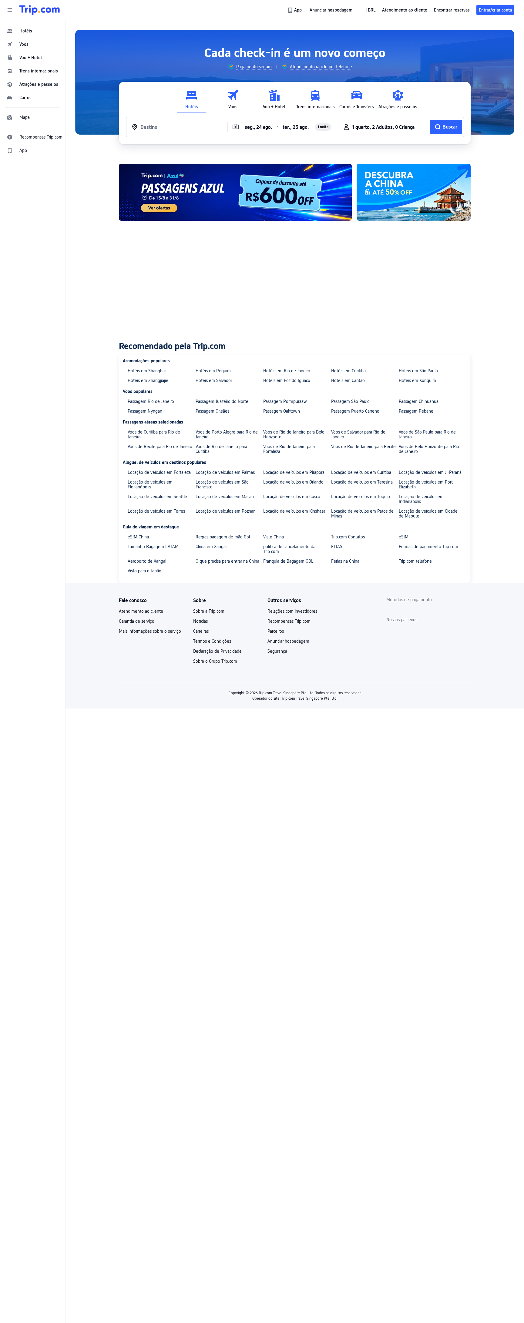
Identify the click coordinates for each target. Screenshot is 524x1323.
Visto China (273, 536)
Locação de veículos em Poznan (226, 511)
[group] (250, 67)
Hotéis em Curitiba (348, 370)
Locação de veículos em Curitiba (361, 472)
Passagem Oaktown (281, 411)
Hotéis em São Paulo (418, 370)
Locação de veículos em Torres (156, 511)
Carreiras (201, 631)
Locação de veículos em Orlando (293, 482)
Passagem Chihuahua (418, 401)
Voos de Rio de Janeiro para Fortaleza (289, 449)
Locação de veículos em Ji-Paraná (430, 472)
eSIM (403, 536)
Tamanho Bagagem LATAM (153, 546)
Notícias (200, 621)
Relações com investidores (292, 611)
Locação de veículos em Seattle (157, 496)
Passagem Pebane (416, 411)
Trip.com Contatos (348, 536)
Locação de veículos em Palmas (225, 472)
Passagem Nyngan (145, 411)
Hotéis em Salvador (214, 380)
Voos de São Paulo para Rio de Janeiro (427, 434)
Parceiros (275, 631)
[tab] (191, 99)
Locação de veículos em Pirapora (293, 472)
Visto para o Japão (144, 570)
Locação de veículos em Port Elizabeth (426, 484)
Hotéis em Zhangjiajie (148, 380)
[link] (295, 10)
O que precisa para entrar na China (227, 561)
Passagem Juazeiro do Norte (222, 401)
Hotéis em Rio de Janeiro (286, 370)
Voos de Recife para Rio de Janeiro (160, 446)
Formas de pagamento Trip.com (428, 546)
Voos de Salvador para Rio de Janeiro (358, 434)
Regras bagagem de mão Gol (223, 536)
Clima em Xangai (211, 546)
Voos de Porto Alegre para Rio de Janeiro (227, 434)
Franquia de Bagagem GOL (288, 561)
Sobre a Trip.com (208, 611)
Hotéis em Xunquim (417, 380)
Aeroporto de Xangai (147, 561)
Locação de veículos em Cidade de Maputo (428, 513)
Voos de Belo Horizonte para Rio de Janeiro (429, 449)
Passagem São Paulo (350, 401)
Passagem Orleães (212, 411)
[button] (10, 10)
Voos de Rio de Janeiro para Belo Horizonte (293, 434)
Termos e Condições (212, 641)
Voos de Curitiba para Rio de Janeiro (154, 434)
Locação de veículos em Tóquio (360, 496)
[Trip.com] (39, 10)
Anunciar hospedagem (288, 641)
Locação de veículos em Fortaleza (159, 472)
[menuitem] (32, 31)
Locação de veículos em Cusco (291, 496)
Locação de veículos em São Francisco (222, 484)
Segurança (277, 651)
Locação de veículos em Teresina (362, 482)
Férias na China (345, 561)
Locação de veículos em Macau (225, 496)
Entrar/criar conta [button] (495, 10)
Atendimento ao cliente (141, 611)
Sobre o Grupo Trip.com (215, 661)
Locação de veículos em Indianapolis (421, 499)
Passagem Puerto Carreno (355, 411)
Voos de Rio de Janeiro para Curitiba (221, 449)
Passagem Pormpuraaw (285, 401)
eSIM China (138, 536)
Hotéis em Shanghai (147, 370)
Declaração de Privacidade (217, 651)
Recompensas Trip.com (289, 621)
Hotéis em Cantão (348, 380)
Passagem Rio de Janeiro (151, 401)
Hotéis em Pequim (213, 370)
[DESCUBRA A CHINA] (414, 192)
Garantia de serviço (136, 621)
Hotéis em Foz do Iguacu (286, 380)
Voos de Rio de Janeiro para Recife (363, 446)
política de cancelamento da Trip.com (289, 549)
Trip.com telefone (415, 561)
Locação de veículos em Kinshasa (294, 511)
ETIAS (336, 546)
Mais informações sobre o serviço (150, 631)
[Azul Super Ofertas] (235, 192)
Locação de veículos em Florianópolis (150, 484)
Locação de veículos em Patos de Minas (362, 513)
